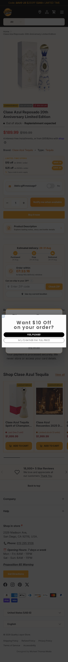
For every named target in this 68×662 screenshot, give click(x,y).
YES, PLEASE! (34, 334)
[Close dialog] (3, 316)
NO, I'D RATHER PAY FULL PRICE (34, 340)
